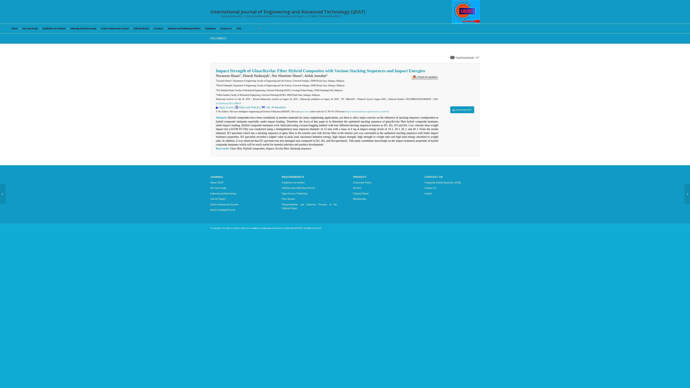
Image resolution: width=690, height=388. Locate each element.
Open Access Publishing (294, 193)
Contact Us (430, 188)
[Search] (258, 28)
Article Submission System (224, 204)
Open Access (225, 107)
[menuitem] (14, 28)
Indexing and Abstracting (223, 193)
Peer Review (288, 199)
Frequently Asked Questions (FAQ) (443, 182)
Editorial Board (360, 193)
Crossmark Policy (362, 182)
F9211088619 (218, 38)
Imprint (428, 193)
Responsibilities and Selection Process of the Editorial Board (309, 206)
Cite (268, 107)
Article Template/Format (222, 210)
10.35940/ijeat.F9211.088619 (228, 103)
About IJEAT (217, 182)
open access (305, 111)
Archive (357, 188)
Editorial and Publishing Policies (298, 188)
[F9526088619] (3, 194)
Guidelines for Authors (293, 182)
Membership (359, 199)
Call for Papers (218, 199)
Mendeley (280, 107)
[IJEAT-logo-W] (466, 11)
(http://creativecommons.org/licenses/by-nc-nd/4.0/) (367, 111)
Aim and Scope (218, 188)
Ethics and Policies (249, 107)
